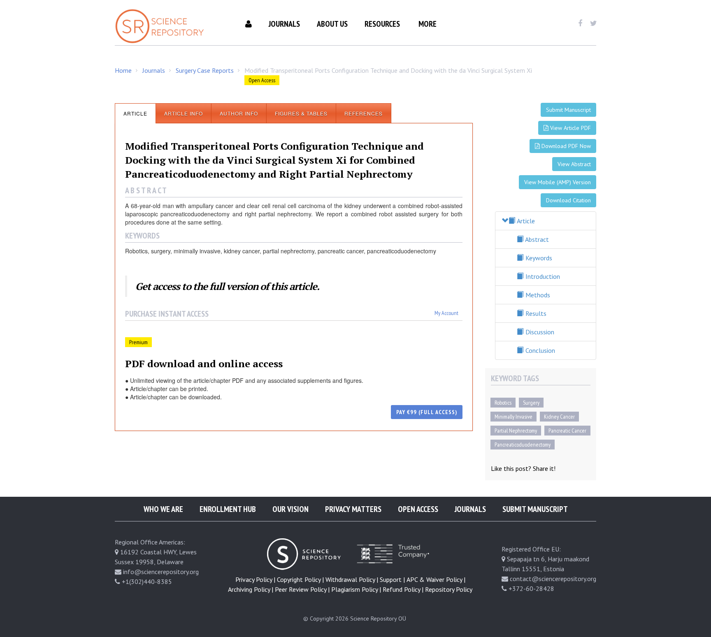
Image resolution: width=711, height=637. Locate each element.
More (427, 24)
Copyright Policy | (300, 579)
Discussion (539, 332)
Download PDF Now (565, 146)
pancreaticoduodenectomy (523, 444)
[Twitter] (593, 23)
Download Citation (568, 200)
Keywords (538, 258)
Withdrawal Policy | (351, 579)
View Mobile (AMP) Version (557, 182)
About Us (332, 24)
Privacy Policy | (255, 579)
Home (123, 70)
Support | (392, 579)
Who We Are (163, 509)
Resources (382, 24)
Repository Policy (448, 589)
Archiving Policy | (250, 589)
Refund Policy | (403, 589)
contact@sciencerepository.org (553, 578)
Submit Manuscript (568, 110)
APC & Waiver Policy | (436, 579)
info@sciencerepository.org (161, 572)
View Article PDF (569, 128)
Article (525, 221)
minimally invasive (513, 416)
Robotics (503, 402)
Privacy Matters (353, 509)
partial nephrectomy (516, 430)
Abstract (536, 239)
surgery (531, 402)
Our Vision (290, 509)
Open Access (418, 509)
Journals (284, 24)
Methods (537, 295)
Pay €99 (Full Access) (426, 412)
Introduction (542, 276)
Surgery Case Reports (205, 70)
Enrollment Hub (228, 509)
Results (535, 313)
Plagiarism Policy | (356, 589)
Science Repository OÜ (378, 618)
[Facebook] (580, 23)
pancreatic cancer (567, 430)
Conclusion (539, 350)
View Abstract (574, 164)
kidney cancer (559, 416)
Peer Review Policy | (302, 589)
